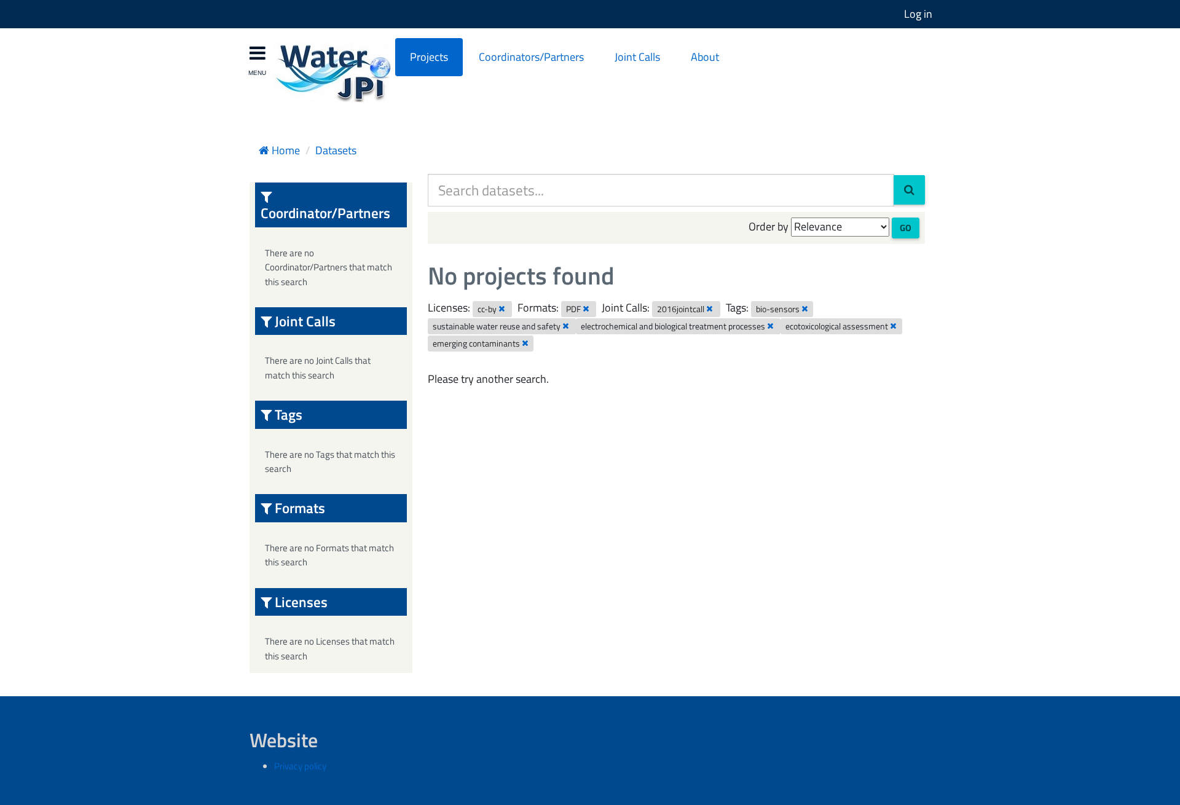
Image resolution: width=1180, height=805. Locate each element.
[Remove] (501, 308)
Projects (429, 57)
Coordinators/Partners (531, 57)
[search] (909, 190)
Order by (769, 226)
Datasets (335, 150)
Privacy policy (300, 766)
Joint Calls (637, 57)
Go (905, 228)
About (705, 57)
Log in (918, 14)
